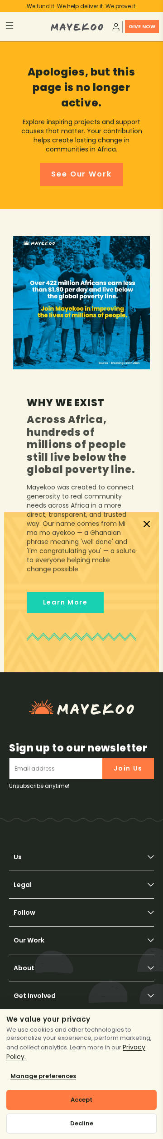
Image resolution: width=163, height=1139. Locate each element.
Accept (81, 1099)
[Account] (115, 26)
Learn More (65, 602)
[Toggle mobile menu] (27, 27)
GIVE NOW (142, 26)
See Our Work (81, 174)
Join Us (128, 768)
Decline (81, 1123)
